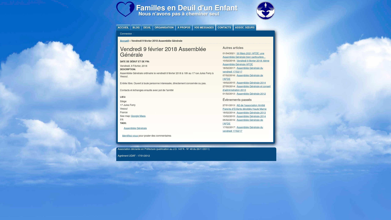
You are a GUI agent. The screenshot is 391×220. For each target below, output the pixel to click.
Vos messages (204, 27)
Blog (136, 27)
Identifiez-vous (130, 135)
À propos (183, 27)
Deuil (147, 27)
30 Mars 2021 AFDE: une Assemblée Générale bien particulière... (244, 55)
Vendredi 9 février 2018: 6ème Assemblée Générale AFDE (246, 62)
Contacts (224, 27)
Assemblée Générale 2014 (251, 82)
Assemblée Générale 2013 (251, 112)
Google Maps (138, 116)
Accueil (123, 27)
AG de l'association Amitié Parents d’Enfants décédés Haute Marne (245, 107)
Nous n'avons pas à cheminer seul (179, 13)
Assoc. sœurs (245, 27)
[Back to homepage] (125, 16)
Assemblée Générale (135, 128)
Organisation (164, 27)
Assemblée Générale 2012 (251, 93)
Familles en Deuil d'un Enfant (186, 7)
